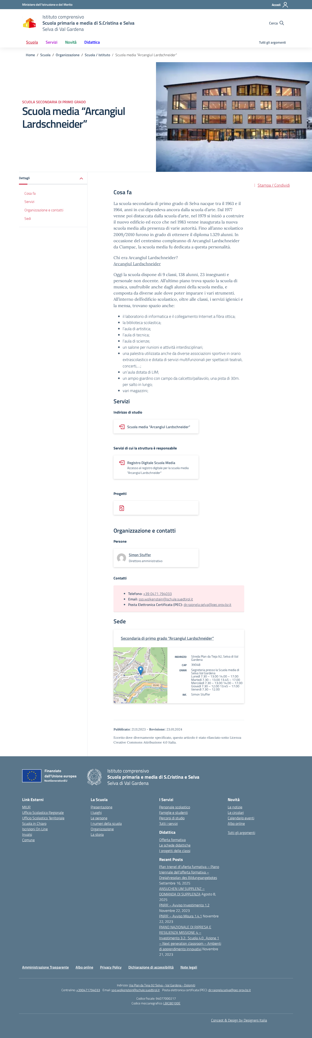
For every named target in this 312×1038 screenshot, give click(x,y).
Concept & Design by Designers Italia (239, 1020)
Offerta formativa (172, 839)
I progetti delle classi (174, 850)
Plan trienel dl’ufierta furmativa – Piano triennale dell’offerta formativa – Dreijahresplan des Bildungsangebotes (189, 872)
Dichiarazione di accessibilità (151, 967)
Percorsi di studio (172, 818)
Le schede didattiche (174, 845)
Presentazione (101, 807)
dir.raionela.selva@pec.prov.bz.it (207, 604)
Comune (28, 840)
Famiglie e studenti (173, 812)
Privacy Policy (111, 967)
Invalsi (27, 834)
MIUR (26, 807)
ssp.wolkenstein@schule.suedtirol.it (166, 599)
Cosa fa (30, 193)
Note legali (188, 967)
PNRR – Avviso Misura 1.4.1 (180, 916)
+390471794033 (88, 990)
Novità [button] (71, 42)
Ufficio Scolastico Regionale (43, 812)
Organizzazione (102, 829)
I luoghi (96, 812)
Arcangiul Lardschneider (137, 263)
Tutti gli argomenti (272, 42)
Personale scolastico (174, 807)
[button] (53, 178)
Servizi (29, 201)
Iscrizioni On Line (35, 829)
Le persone (99, 818)
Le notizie (235, 807)
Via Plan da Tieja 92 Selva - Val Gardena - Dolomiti (162, 985)
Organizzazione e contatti (43, 210)
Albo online (236, 823)
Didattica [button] (92, 42)
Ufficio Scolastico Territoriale (43, 818)
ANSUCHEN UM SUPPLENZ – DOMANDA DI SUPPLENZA (182, 891)
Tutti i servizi (168, 823)
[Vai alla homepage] (29, 23)
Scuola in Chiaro (34, 823)
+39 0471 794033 (157, 593)
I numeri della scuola (106, 823)
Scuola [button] (32, 42)
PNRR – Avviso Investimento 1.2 (184, 905)
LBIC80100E (171, 1003)
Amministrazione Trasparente (45, 967)
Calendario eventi (241, 818)
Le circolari (236, 812)
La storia (97, 834)
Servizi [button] (51, 42)
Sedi (27, 218)
